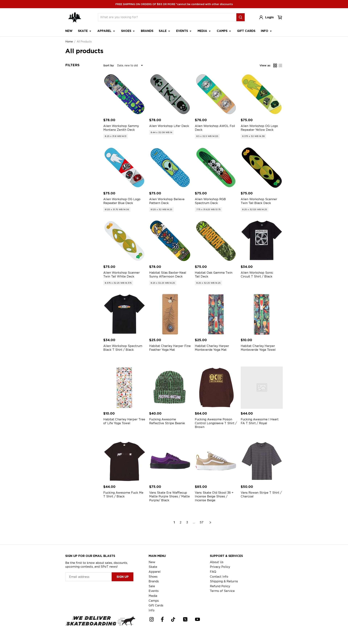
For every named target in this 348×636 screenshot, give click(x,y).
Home (69, 41)
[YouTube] (197, 619)
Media (203, 31)
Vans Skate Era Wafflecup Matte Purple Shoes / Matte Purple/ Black (169, 496)
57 (201, 522)
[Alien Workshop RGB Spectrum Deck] (216, 168)
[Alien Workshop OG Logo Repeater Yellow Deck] (262, 94)
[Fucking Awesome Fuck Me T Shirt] (124, 461)
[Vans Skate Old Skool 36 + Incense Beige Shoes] (216, 461)
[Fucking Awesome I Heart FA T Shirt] (262, 388)
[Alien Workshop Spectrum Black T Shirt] (124, 314)
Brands (147, 31)
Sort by (108, 65)
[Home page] (74, 17)
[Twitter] (185, 619)
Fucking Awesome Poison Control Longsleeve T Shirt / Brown (216, 423)
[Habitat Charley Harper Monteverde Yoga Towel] (262, 314)
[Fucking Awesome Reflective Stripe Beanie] (170, 388)
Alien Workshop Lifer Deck (169, 126)
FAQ (213, 571)
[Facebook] (162, 619)
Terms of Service (222, 591)
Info (265, 31)
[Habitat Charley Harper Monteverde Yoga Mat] (216, 314)
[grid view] (275, 65)
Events (182, 31)
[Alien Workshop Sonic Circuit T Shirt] (262, 241)
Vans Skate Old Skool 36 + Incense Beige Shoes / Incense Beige (214, 496)
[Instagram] (151, 619)
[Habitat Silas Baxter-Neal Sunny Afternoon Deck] (170, 241)
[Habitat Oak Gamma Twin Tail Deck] (216, 241)
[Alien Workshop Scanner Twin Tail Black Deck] (262, 168)
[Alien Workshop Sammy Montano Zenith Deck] (124, 94)
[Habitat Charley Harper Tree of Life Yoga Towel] (124, 388)
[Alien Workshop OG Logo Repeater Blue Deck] (124, 168)
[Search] (240, 17)
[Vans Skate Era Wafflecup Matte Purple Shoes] (170, 461)
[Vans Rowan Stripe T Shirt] (262, 461)
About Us (216, 562)
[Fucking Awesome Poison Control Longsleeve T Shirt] (216, 388)
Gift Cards (246, 31)
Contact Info (219, 576)
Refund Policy (220, 586)
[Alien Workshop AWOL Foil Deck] (216, 94)
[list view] (280, 65)
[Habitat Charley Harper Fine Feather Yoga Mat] (170, 314)
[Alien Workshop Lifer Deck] (170, 94)
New (68, 31)
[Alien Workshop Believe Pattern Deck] (170, 168)
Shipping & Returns (224, 581)
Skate (83, 31)
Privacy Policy (220, 567)
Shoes (126, 31)
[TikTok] (173, 619)
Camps (222, 31)
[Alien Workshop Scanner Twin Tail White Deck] (124, 241)
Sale (163, 31)
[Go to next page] (210, 522)
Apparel (104, 31)
